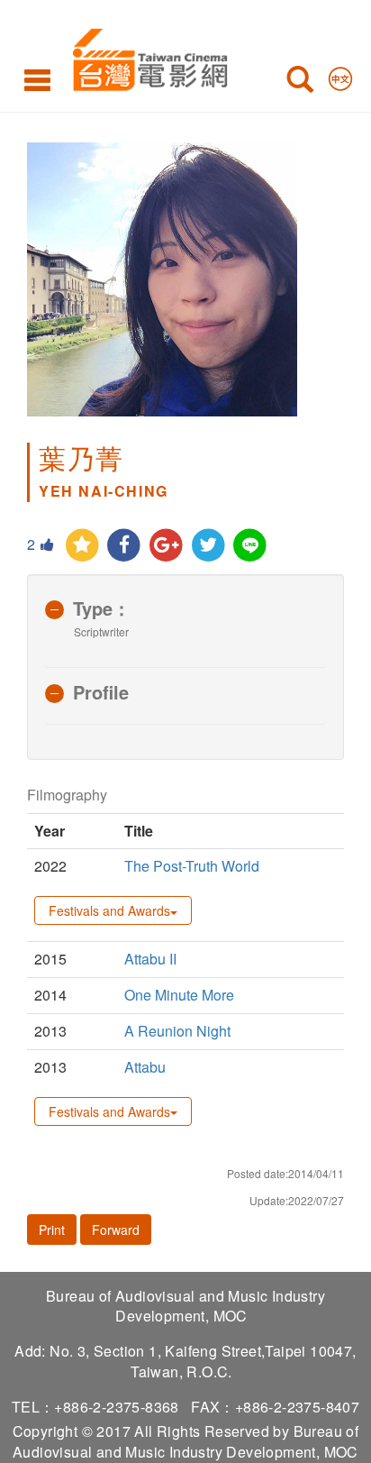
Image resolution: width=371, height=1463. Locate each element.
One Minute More (179, 994)
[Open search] (299, 82)
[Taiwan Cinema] (145, 56)
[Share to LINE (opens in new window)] (250, 545)
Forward (116, 1230)
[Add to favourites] (82, 545)
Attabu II (150, 958)
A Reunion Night (179, 1030)
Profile (101, 692)
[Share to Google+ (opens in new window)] (166, 545)
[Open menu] (37, 79)
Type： (102, 608)
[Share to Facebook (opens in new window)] (124, 545)
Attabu (145, 1066)
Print (52, 1230)
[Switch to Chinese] (340, 75)
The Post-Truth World (191, 865)
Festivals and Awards (109, 910)
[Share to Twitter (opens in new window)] (208, 545)
